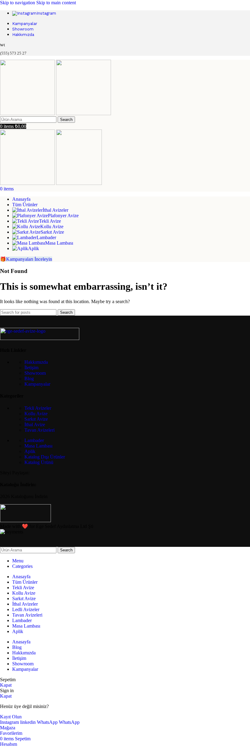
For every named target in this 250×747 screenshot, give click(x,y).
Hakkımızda (36, 362)
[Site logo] (28, 113)
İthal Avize (34, 424)
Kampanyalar (37, 384)
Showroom (35, 373)
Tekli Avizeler (37, 408)
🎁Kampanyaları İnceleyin (26, 259)
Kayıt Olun (11, 716)
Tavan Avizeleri (39, 430)
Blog (29, 378)
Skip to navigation (18, 2)
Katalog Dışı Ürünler (44, 456)
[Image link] (39, 338)
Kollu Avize (36, 413)
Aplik (29, 451)
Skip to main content (56, 2)
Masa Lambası (38, 445)
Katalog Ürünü (38, 462)
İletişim (31, 367)
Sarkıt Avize (36, 419)
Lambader (34, 440)
